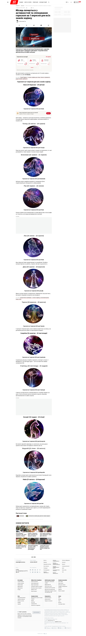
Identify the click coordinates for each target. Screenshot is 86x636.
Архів (63, 568)
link (30, 570)
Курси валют (60, 583)
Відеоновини (20, 586)
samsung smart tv (67, 628)
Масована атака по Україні (36, 587)
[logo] (14, 2)
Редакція (45, 562)
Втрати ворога (34, 591)
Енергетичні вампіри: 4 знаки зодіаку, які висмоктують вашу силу (32, 298)
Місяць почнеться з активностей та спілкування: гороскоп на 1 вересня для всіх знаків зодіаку (38, 5)
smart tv (61, 628)
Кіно (19, 596)
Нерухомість (48, 596)
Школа (32, 600)
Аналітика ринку (48, 597)
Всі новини (20, 580)
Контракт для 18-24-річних (50, 587)
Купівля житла (47, 599)
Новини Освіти (34, 596)
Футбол (59, 599)
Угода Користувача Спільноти (56, 570)
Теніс (59, 600)
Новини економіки (62, 580)
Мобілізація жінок (48, 586)
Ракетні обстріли (34, 581)
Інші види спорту (61, 604)
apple (54, 628)
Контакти (63, 562)
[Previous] (28, 67)
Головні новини (21, 581)
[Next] (40, 67)
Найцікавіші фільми (21, 597)
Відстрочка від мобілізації (50, 589)
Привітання (35, 2)
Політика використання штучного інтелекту (56, 564)
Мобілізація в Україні (50, 580)
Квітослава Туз (22, 21)
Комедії (19, 602)
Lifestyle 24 (18, 5)
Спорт (59, 596)
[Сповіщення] (71, 2)
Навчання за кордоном (35, 605)
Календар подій (43, 2)
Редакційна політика (47, 564)
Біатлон (59, 602)
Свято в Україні (28, 2)
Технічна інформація (66, 560)
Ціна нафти (60, 581)
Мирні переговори (34, 584)
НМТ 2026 (33, 602)
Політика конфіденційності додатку (56, 567)
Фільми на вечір (21, 600)
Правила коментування (55, 573)
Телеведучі (46, 568)
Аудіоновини (20, 587)
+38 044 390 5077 (33, 562)
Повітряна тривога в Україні (36, 586)
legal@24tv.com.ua (58, 621)
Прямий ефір (20, 584)
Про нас (45, 560)
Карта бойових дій (34, 583)
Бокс (59, 597)
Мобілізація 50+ (48, 584)
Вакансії (63, 564)
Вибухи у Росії (34, 589)
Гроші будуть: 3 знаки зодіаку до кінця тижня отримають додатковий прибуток (33, 78)
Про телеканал (46, 566)
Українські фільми (21, 599)
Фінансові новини (61, 584)
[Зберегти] (48, 25)
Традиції (21, 2)
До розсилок (36, 612)
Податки (60, 589)
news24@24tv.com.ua (20, 562)
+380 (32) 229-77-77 (51, 620)
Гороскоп (22, 5)
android (47, 628)
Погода (19, 589)
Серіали (19, 604)
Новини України (21, 583)
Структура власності (65, 566)
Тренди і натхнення (48, 600)
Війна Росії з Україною (36, 580)
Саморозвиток (34, 603)
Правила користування (46, 572)
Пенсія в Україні (61, 590)
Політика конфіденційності (56, 561)
